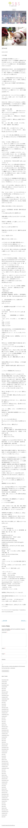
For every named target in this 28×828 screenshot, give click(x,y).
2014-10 (23, 620)
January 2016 (4, 745)
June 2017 (4, 719)
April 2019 (4, 690)
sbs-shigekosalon (9, 611)
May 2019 (4, 688)
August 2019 (4, 686)
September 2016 (5, 735)
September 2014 (5, 768)
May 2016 (4, 740)
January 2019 (4, 693)
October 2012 (4, 797)
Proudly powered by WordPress (8, 825)
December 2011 (5, 811)
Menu (14, 9)
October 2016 (4, 733)
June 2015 (4, 756)
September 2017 (5, 714)
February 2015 (5, 761)
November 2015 (5, 749)
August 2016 (4, 737)
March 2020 (4, 683)
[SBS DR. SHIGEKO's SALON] (14, 4)
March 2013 (4, 789)
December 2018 (5, 695)
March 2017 (4, 724)
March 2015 (4, 759)
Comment (4, 632)
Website (3, 659)
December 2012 (5, 794)
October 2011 (4, 813)
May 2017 (4, 721)
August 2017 (4, 716)
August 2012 (4, 801)
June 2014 (4, 771)
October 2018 (4, 697)
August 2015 (4, 752)
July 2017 (3, 718)
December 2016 (5, 730)
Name (3, 648)
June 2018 (4, 704)
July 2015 (3, 754)
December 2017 (5, 709)
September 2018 (5, 698)
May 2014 (4, 773)
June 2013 (4, 785)
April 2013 (4, 787)
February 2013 (5, 790)
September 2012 (5, 799)
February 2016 (5, 744)
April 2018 (4, 705)
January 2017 (4, 728)
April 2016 (4, 742)
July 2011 (3, 816)
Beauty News (15, 609)
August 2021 (4, 681)
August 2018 (4, 700)
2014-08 (4, 620)
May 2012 (4, 806)
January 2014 (4, 778)
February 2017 (5, 726)
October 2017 (4, 712)
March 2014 (4, 775)
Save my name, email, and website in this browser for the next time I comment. (13, 667)
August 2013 (4, 783)
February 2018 (5, 707)
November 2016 (5, 731)
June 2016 (4, 738)
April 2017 (4, 723)
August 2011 (4, 815)
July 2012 (3, 802)
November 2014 (5, 764)
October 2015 (4, 750)
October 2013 (4, 782)
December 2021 (5, 679)
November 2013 (5, 780)
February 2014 (5, 776)
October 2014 (4, 766)
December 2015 (5, 747)
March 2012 (4, 808)
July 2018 (3, 702)
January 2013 (4, 792)
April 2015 (4, 757)
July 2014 (3, 770)
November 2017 (5, 711)
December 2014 (5, 763)
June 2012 (4, 804)
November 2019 (5, 685)
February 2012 (5, 809)
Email (3, 654)
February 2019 (5, 692)
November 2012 (5, 796)
